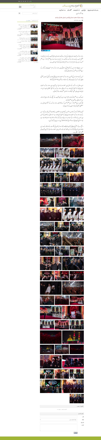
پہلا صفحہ (81, 13)
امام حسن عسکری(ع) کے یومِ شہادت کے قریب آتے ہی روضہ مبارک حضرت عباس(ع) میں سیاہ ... (27, 40)
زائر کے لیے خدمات (76, 10)
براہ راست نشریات (62, 10)
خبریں (77, 13)
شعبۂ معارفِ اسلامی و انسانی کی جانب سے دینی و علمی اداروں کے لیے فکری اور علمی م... (28, 53)
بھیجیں (75, 432)
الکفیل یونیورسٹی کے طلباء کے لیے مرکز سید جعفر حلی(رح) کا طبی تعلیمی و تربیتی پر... (28, 27)
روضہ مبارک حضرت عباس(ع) (93, 10)
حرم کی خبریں (83, 10)
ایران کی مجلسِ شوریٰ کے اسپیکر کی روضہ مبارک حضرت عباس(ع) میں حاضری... (28, 47)
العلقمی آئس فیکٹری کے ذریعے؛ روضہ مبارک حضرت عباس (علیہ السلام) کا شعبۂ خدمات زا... (28, 60)
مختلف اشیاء (69, 10)
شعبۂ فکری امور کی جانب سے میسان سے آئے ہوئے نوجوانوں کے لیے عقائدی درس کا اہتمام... (27, 34)
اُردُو (30, 1)
